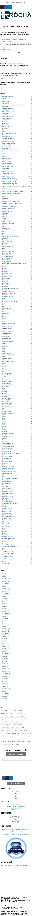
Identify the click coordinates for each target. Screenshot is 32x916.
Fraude (4, 318)
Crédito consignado (7, 219)
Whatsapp (4, 561)
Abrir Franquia (5, 101)
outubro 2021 (5, 611)
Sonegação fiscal (6, 539)
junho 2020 (5, 638)
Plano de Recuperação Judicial (9, 471)
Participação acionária (7, 456)
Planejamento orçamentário (9, 468)
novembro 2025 (6, 580)
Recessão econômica (7, 501)
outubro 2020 (5, 631)
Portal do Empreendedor (8, 479)
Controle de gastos (7, 211)
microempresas (8, 736)
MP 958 (4, 425)
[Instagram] (2, 7)
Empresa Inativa (6, 278)
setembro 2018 (6, 673)
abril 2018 (4, 681)
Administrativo (5, 109)
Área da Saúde (5, 114)
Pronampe (4, 494)
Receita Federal (6, 499)
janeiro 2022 (5, 606)
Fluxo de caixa (5, 313)
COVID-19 (4, 214)
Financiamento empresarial (8, 309)
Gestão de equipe (6, 324)
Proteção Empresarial (7, 496)
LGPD (3, 388)
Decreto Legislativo (7, 241)
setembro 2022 (6, 593)
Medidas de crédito (7, 401)
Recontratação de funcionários (9, 503)
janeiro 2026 (5, 576)
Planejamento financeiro (8, 466)
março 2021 (5, 623)
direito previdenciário (7, 256)
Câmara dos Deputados (8, 138)
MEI (3, 408)
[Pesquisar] (19, 52)
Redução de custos (7, 508)
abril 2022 (4, 601)
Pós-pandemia (5, 486)
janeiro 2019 (5, 666)
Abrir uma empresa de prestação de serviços (13, 105)
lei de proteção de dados (8, 384)
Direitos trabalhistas (7, 258)
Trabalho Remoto (6, 554)
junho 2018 (5, 678)
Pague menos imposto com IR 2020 (10, 453)
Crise (3, 226)
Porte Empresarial (6, 481)
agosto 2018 (5, 675)
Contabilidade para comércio (9, 178)
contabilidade (4, 713)
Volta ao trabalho (6, 559)
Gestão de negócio (7, 328)
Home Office (5, 346)
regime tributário (21, 741)
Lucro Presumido (6, 391)
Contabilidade (5, 174)
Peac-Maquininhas (6, 458)
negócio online (5, 429)
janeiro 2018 (5, 686)
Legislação (4, 379)
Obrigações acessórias (7, 443)
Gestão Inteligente (6, 338)
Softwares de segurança (8, 538)
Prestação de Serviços (7, 488)
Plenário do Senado (7, 473)
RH (3, 521)
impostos (26, 730)
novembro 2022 (6, 590)
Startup (4, 541)
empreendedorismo (20, 716)
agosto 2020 (5, 635)
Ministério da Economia (8, 413)
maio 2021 (4, 620)
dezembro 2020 (6, 628)
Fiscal (3, 311)
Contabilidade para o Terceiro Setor (10, 189)
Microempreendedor (7, 411)
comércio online (6, 159)
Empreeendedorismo (7, 269)
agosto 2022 (5, 595)
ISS (3, 371)
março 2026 (5, 575)
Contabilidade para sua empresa (10, 194)
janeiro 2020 (5, 646)
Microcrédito (5, 409)
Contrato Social (6, 204)
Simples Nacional (6, 534)
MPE (3, 428)
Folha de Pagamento (7, 314)
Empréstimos (5, 289)
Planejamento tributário (8, 469)
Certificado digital (6, 144)
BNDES (4, 131)
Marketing (4, 396)
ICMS (3, 349)
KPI (3, 378)
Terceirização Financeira (8, 553)
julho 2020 (4, 636)
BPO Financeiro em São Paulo (9, 133)
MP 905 (4, 416)
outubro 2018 (5, 671)
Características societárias (8, 141)
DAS (3, 231)
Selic (3, 528)
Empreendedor (6, 271)
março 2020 (5, 643)
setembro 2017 (6, 693)
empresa (13, 719)
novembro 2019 (6, 650)
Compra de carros (6, 164)
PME (3, 474)
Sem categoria (5, 529)
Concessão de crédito (7, 166)
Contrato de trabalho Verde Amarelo (11, 201)
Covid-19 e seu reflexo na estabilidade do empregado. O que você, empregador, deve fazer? (14, 34)
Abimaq (4, 98)
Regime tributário (6, 513)
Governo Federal (6, 345)
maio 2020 (4, 640)
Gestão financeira (6, 334)
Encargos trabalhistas (7, 291)
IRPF (3, 368)
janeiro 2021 (5, 626)
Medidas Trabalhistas (7, 404)
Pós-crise (4, 484)
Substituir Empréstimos (8, 544)
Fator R (4, 303)
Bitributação (5, 128)
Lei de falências (6, 383)
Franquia (4, 316)
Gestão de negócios (7, 329)
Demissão (4, 243)
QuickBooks (5, 498)
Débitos (4, 233)
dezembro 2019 (6, 648)
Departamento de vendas (8, 244)
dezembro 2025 (6, 578)
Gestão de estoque (7, 326)
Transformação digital (7, 556)
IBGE (3, 348)
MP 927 (4, 418)
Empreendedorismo (7, 273)
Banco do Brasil (6, 124)
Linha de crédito (6, 389)
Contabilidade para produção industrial (11, 193)
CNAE (3, 153)
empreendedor (10, 716)
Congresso (20, 710)
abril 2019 (4, 661)
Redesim (4, 506)
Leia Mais (2, 69)
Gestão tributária (6, 339)
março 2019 (5, 663)
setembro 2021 (6, 613)
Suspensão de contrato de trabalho (10, 546)
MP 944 (4, 423)
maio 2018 (4, 680)
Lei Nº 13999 (5, 386)
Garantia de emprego (7, 319)
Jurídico (4, 376)
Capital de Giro (5, 139)
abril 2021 (4, 621)
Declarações (5, 239)
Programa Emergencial (7, 493)
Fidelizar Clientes (6, 308)
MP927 (4, 426)
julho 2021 (4, 616)
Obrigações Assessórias (8, 444)
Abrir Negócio (5, 103)
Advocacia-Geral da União (8, 111)
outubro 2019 (5, 651)
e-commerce (5, 265)
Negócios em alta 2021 (7, 433)
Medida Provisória (6, 399)
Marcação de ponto (7, 394)
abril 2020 (4, 641)
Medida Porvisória (6, 398)
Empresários (5, 283)
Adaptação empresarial (7, 108)
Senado (4, 531)
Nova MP (4, 441)
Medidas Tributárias (7, 406)
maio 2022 (4, 600)
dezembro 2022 (6, 588)
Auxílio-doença (6, 119)
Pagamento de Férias (7, 448)
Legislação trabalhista (7, 381)
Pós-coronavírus (6, 483)
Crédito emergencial (7, 221)
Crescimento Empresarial (8, 223)
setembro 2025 (6, 583)
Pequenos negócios (7, 461)
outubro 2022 (5, 591)
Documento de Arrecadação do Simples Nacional (14, 263)
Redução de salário (6, 509)
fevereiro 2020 (6, 645)
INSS (3, 363)
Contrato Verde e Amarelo (8, 206)
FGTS (3, 306)
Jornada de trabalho (7, 373)
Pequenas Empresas (7, 459)
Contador (4, 196)
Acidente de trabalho (7, 106)
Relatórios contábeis (7, 514)
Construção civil (6, 168)
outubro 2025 (5, 581)
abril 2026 (4, 573)
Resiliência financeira (7, 518)
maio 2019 (4, 660)
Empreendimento (6, 274)
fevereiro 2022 (6, 605)
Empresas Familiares (7, 284)
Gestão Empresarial (7, 333)
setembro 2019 (6, 653)
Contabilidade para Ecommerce (9, 183)
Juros (9, 733)
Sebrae (4, 524)
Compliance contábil (7, 163)
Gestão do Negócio (7, 331)
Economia (4, 268)
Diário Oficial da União (7, 249)
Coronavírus (5, 213)
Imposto (4, 351)
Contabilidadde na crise (8, 173)
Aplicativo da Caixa (6, 113)
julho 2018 (4, 676)
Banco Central (5, 121)
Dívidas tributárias (6, 261)
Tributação (4, 558)
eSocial (4, 298)
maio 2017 (4, 700)
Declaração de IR (6, 238)
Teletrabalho (5, 549)
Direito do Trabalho (6, 254)
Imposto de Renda (6, 353)
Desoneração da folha (7, 246)
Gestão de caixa (6, 321)
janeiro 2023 (5, 586)
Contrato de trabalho (7, 199)
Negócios (4, 431)
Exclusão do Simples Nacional (9, 301)
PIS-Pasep (4, 463)
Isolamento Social (6, 369)
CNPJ (3, 154)
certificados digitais (7, 146)
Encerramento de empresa (8, 293)
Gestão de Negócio (17, 721)
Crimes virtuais (5, 224)
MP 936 (4, 421)
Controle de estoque (7, 209)
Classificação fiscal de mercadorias (10, 149)
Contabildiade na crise (7, 171)
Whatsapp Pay (5, 563)
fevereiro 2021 (5, 625)
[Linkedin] (10, 7)
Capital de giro (4, 710)
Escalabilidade (5, 294)
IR (2, 364)
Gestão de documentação (8, 323)
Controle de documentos (8, 208)
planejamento (22, 738)
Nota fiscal (4, 434)
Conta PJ (4, 169)
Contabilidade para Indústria (9, 185)
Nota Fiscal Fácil (6, 436)
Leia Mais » (2, 47)
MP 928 (4, 419)
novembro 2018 (6, 670)
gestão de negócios (5, 724)
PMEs (3, 476)
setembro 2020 (6, 633)
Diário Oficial (5, 248)
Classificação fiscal (6, 148)
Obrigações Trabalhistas (8, 446)
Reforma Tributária (6, 511)
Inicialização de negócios (8, 361)
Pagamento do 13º (6, 451)
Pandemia (4, 454)
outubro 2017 (5, 691)
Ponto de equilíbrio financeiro (9, 478)
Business (4, 134)
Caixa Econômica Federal (8, 136)
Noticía (4, 438)
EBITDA (4, 266)
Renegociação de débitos (8, 516)
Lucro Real (4, 393)
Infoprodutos (5, 359)
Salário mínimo (5, 523)
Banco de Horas (6, 123)
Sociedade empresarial (7, 536)
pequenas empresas (12, 738)
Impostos (4, 356)
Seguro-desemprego (7, 526)
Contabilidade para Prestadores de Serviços (13, 191)
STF (3, 543)
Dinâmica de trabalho (7, 253)
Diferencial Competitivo (8, 251)
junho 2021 (5, 618)
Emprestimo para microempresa (10, 288)
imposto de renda (17, 730)
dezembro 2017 (6, 688)
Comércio (4, 156)
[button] (16, 20)
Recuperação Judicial (7, 505)
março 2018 (5, 683)
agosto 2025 (5, 585)
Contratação (5, 198)
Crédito (4, 218)
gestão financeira (5, 727)
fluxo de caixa (25, 719)
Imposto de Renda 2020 (8, 354)
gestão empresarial (17, 724)
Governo (4, 343)
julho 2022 (4, 596)
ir (5, 733)
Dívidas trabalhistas (7, 259)
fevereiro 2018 (5, 685)
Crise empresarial (6, 228)
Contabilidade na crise (7, 176)
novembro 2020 (6, 630)
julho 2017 (4, 696)
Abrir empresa (5, 99)
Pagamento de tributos (7, 449)
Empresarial (5, 281)
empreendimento (5, 719)
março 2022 (5, 603)
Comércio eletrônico (7, 158)
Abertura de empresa (7, 96)
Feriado (4, 304)
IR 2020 (4, 366)
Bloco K (4, 129)
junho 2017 (5, 698)
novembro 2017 (6, 690)
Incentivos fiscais (6, 358)
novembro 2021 (6, 610)
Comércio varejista (6, 161)
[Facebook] (6, 7)
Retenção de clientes (7, 519)
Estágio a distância (6, 299)
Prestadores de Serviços (8, 489)
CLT (3, 151)
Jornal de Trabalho (6, 374)
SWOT (3, 548)
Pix (3, 464)
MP (3, 414)
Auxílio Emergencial (7, 118)
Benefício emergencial (7, 126)
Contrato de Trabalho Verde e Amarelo (11, 203)
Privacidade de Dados (7, 491)
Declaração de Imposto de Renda (10, 236)
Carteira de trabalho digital (8, 143)
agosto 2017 (5, 695)
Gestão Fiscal (5, 336)
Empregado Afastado (7, 276)
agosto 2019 (5, 655)
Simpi (3, 533)
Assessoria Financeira (7, 116)
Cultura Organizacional (7, 229)
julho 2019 (4, 656)
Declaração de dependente (8, 234)
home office (4, 730)
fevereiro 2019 (5, 665)
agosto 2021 (5, 615)
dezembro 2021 (6, 608)
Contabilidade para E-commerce (10, 181)
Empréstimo (5, 286)
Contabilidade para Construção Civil (10, 179)
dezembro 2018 (6, 668)
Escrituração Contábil (7, 296)
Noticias (4, 439)
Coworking (5, 216)
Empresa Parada (6, 279)
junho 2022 (5, 598)
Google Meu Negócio (7, 341)
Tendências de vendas (7, 551)
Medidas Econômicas (7, 403)
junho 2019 (5, 658)
